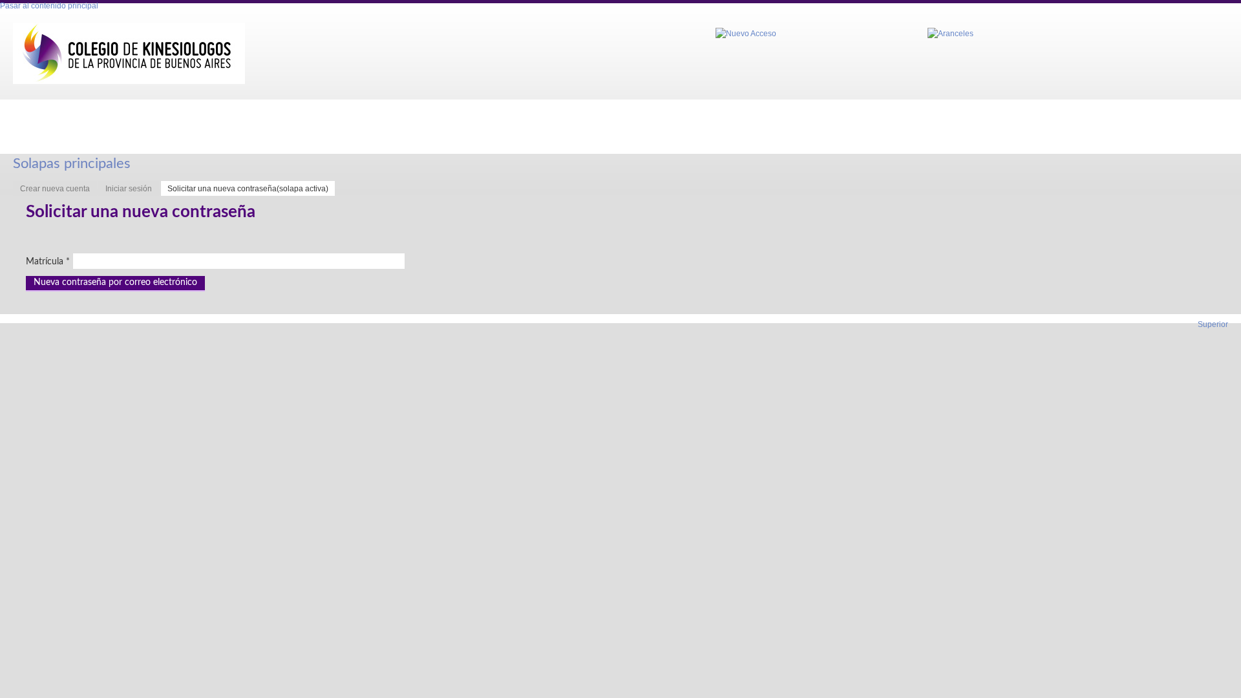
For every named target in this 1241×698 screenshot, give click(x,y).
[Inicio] (129, 53)
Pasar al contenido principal (49, 5)
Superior (1213, 324)
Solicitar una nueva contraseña (247, 188)
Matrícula (48, 261)
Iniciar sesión (128, 188)
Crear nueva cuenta (55, 188)
